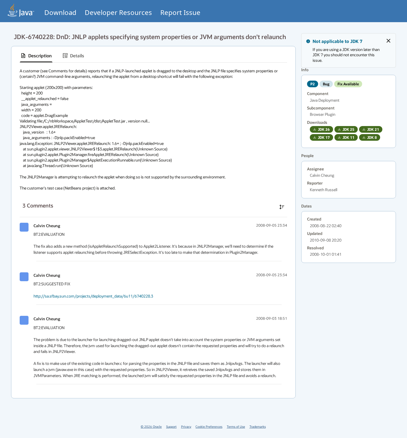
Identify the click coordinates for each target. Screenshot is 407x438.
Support (171, 426)
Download (60, 12)
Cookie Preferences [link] (208, 426)
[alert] (348, 50)
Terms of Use (236, 426)
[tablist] (153, 56)
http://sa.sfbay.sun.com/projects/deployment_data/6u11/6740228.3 (93, 296)
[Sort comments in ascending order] (282, 207)
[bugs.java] (21, 10)
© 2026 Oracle (151, 426)
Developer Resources (118, 12)
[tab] (36, 56)
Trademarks (257, 426)
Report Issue (180, 12)
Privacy (186, 426)
